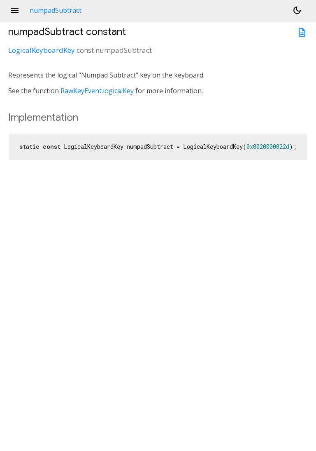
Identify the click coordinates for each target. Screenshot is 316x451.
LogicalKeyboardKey (41, 50)
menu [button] (15, 10)
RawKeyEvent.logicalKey (97, 90)
